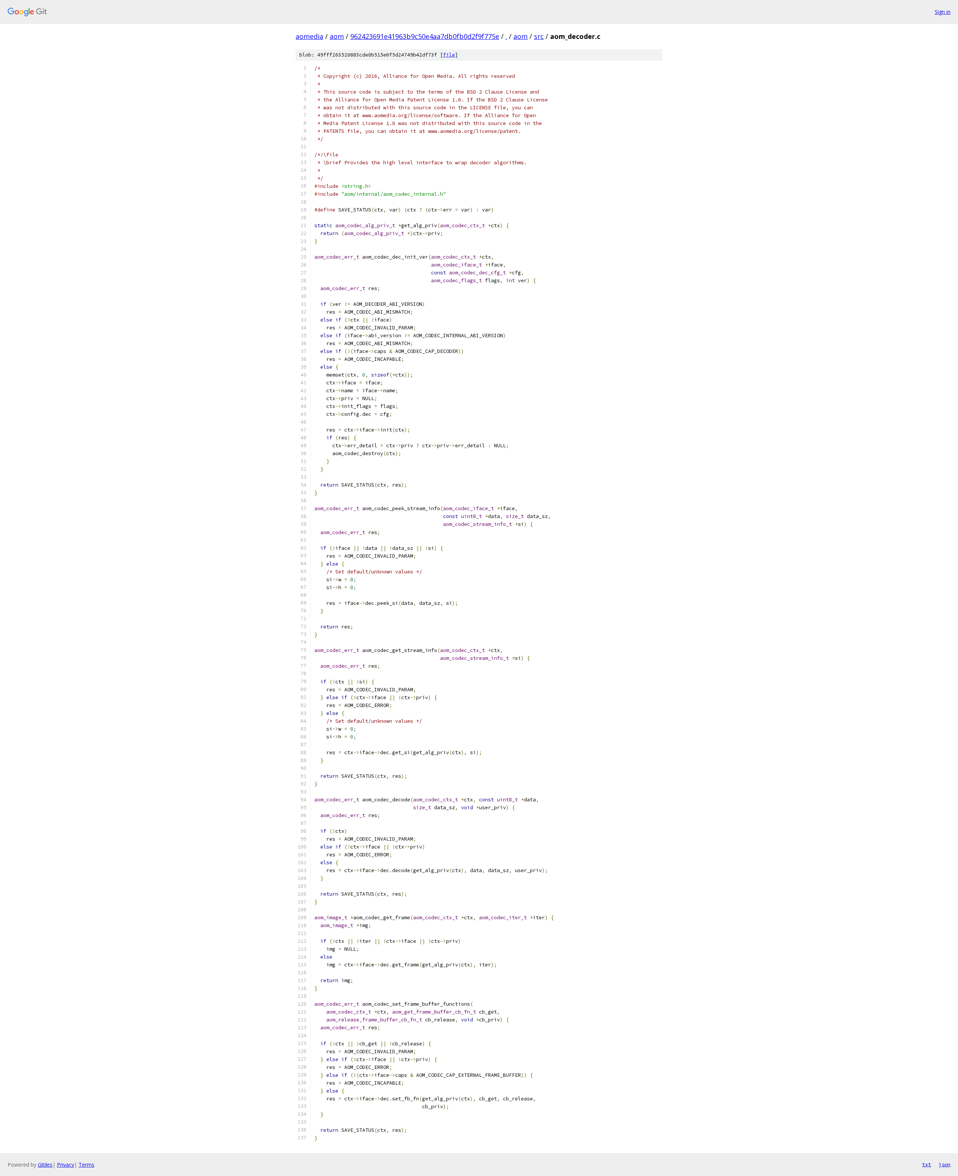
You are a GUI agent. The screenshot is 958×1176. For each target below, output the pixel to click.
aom (337, 36)
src (539, 36)
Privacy (65, 1164)
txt (926, 1164)
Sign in (943, 11)
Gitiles (45, 1164)
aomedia (309, 36)
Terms (86, 1164)
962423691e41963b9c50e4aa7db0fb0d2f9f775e (424, 36)
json (945, 1164)
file (449, 55)
